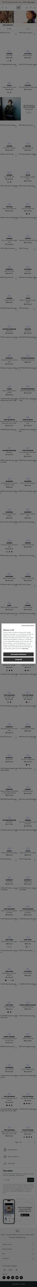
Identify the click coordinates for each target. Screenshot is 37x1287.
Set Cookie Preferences (18, 654)
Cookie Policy (25, 648)
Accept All (18, 659)
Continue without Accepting (28, 625)
